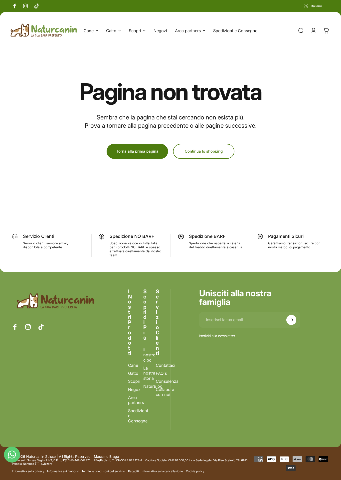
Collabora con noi (165, 392)
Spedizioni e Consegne (138, 415)
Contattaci (165, 365)
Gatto (133, 373)
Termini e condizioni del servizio (103, 471)
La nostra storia (149, 373)
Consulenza (167, 381)
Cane (133, 365)
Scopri (134, 381)
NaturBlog (153, 386)
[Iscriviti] (291, 320)
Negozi (135, 389)
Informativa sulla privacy (28, 471)
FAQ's (161, 373)
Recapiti (133, 471)
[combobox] (316, 6)
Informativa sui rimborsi (63, 471)
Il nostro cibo (149, 355)
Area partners (136, 400)
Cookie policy (195, 471)
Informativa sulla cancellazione (162, 471)
